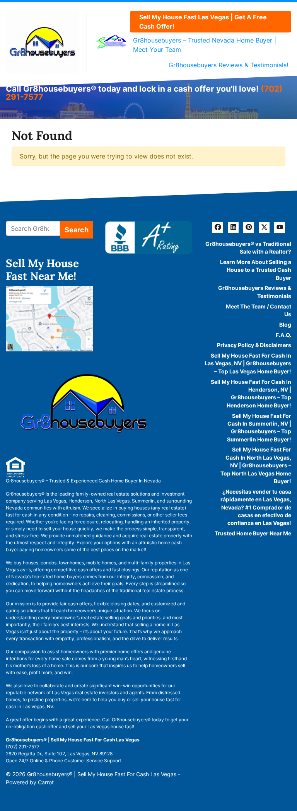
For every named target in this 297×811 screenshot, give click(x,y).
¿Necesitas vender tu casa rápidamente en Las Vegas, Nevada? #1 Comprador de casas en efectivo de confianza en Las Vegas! (255, 507)
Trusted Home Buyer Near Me (253, 533)
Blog (285, 325)
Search (77, 230)
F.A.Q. (283, 335)
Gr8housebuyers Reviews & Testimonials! (228, 65)
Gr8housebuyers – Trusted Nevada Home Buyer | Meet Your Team (204, 44)
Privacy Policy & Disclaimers (254, 345)
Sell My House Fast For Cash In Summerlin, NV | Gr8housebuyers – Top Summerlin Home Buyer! (259, 428)
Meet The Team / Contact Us (258, 310)
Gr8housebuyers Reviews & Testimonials (254, 292)
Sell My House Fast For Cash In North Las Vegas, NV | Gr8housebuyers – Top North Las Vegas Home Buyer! (255, 465)
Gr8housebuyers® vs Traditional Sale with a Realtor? (248, 248)
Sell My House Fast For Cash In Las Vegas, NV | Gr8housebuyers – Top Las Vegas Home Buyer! (248, 364)
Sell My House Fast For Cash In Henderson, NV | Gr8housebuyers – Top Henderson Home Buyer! (251, 394)
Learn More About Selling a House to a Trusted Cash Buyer (255, 270)
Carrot (46, 782)
